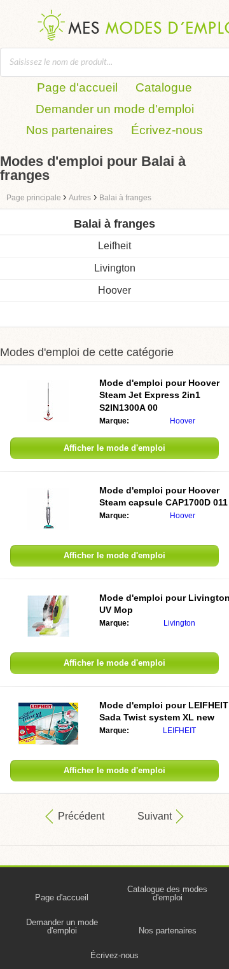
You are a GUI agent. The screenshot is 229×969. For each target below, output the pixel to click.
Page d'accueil (77, 87)
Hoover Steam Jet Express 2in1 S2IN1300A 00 (159, 395)
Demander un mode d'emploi (115, 109)
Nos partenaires (69, 130)
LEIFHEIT (179, 730)
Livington (114, 268)
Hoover (114, 290)
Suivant (154, 816)
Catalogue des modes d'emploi (167, 893)
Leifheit (114, 245)
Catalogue (163, 87)
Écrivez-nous (167, 130)
